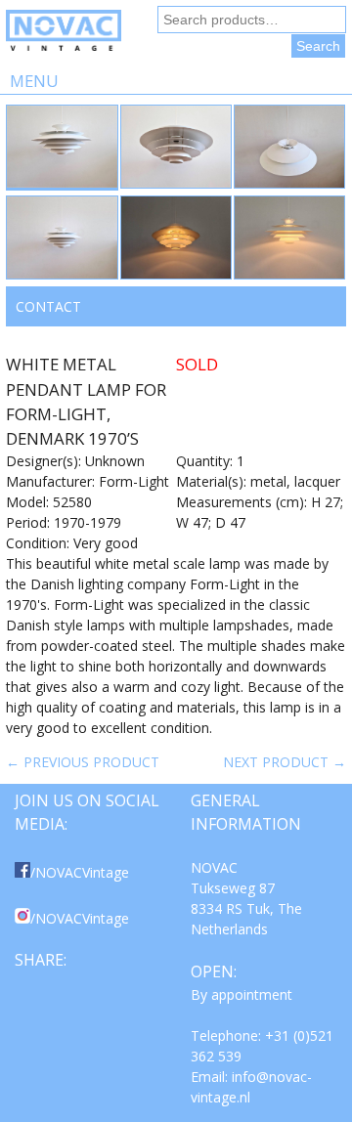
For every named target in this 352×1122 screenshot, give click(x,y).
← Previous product (82, 762)
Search (318, 46)
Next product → (284, 762)
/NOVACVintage (79, 872)
